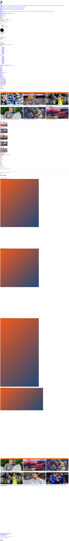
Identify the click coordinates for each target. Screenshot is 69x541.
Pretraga (5, 534)
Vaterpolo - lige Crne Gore (22, 11)
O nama (2, 533)
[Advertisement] (3, 498)
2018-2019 (3, 51)
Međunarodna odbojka (18, 9)
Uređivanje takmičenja (10, 44)
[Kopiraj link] (4, 248)
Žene (2, 25)
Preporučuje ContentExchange (65, 120)
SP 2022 (60, 5)
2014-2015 (3, 54)
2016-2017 (3, 62)
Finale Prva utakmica (2, 83)
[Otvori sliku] (3, 248)
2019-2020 (3, 60)
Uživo (2, 33)
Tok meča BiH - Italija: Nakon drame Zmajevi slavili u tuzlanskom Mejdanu (10, 105)
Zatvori (1, 166)
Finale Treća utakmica (2, 84)
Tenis (6, 11)
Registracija (6, 19)
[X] (5, 22)
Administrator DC (2, 43)
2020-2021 (3, 50)
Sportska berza (3, 11)
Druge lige (8, 5)
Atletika (10, 11)
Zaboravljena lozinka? (2, 19)
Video (29, 11)
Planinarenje (15, 11)
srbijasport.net (5, 537)
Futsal (32, 5)
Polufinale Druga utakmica (3, 82)
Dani (2, 78)
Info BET (38, 11)
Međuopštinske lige (19, 5)
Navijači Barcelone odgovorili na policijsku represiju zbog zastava (32, 105)
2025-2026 (3, 56)
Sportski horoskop (46, 11)
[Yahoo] (6, 22)
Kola (0, 78)
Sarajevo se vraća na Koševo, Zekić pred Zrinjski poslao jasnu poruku (10, 119)
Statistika (10, 65)
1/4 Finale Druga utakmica (3, 80)
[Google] (1, 22)
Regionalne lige (12, 5)
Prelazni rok (56, 5)
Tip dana (53, 11)
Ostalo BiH (38, 5)
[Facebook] (3, 22)
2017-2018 (3, 52)
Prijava (2, 17)
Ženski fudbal (30, 5)
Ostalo (8, 9)
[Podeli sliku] (0, 248)
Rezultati (2, 65)
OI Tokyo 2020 (50, 11)
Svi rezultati (4, 78)
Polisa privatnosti (9, 533)
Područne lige (15, 5)
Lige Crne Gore (44, 5)
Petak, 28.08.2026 (2, 32)
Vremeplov (31, 11)
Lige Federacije (35, 5)
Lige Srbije (41, 5)
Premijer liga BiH (2, 5)
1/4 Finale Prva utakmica (3, 79)
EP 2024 (58, 5)
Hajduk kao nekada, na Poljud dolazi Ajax (51, 119)
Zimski (1, 11)
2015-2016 (3, 53)
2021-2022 (3, 49)
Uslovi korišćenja (5, 533)
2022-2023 (3, 58)
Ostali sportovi (34, 11)
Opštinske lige (23, 5)
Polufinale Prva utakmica (3, 81)
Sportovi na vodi (27, 11)
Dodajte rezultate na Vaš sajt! (3, 91)
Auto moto (8, 11)
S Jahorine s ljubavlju (2, 12)
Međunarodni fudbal (48, 5)
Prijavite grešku (2, 534)
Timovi (5, 65)
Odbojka (9, 13)
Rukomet (12, 13)
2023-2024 (3, 48)
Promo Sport (42, 11)
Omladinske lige (27, 5)
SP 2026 (63, 5)
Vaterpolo (17, 11)
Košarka (7, 13)
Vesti (0, 4)
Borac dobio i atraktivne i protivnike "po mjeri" (29, 119)
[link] (34, 88)
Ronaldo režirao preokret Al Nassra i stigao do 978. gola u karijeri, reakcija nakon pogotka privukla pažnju (57, 106)
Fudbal (2, 13)
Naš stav (40, 11)
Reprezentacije (52, 5)
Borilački (12, 11)
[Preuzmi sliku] (2, 248)
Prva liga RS (5, 5)
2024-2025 (3, 47)
